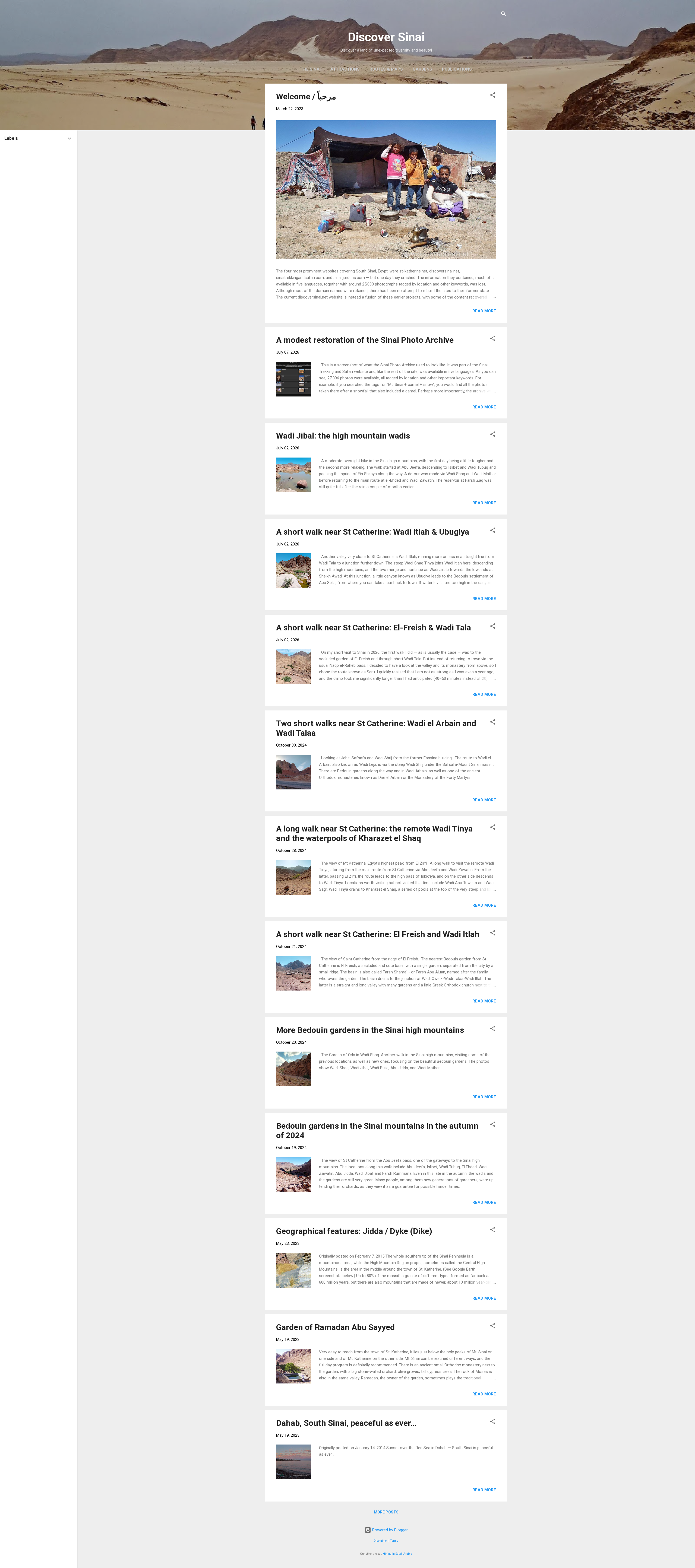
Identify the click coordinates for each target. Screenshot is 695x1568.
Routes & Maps (386, 69)
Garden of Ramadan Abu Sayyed (335, 1327)
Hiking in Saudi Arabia (397, 1554)
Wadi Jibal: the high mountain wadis (343, 435)
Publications (457, 69)
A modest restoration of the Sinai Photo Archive (365, 340)
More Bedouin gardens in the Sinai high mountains (370, 1030)
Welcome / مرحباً (306, 96)
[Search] (503, 15)
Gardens (422, 69)
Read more (484, 311)
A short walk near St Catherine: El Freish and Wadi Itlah (377, 934)
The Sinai (311, 69)
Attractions (345, 69)
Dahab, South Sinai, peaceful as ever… (346, 1423)
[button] (492, 96)
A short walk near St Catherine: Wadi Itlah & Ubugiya (372, 532)
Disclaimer (381, 1540)
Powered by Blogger (389, 1530)
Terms (394, 1540)
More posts (386, 1512)
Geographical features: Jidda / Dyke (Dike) (354, 1231)
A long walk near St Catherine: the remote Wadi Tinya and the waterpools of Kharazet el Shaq (374, 833)
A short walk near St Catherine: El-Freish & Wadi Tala (373, 627)
